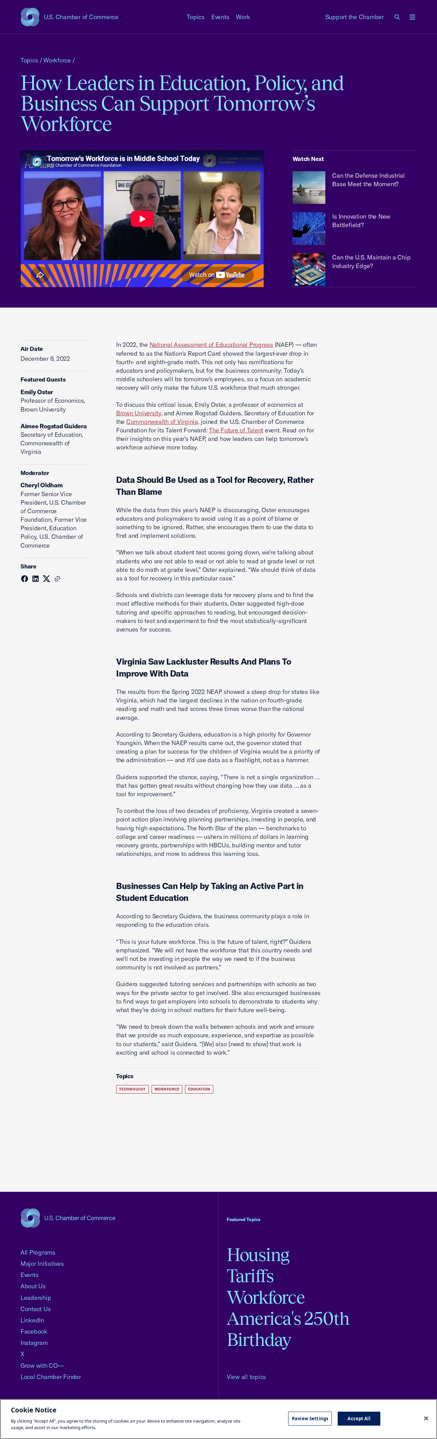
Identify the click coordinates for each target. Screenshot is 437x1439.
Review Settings (310, 1418)
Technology (132, 1089)
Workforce (57, 60)
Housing (258, 1254)
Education (199, 1089)
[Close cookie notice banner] (426, 1418)
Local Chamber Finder (50, 1377)
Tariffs (250, 1275)
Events (220, 17)
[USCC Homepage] (67, 1218)
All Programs (37, 1252)
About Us (33, 1286)
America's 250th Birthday (288, 1329)
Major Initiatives (42, 1263)
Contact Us (35, 1309)
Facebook (33, 1331)
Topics (196, 17)
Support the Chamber (354, 17)
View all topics (246, 1377)
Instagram (34, 1343)
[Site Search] (397, 17)
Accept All (359, 1418)
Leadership (35, 1298)
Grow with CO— (42, 1365)
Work (243, 17)
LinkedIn (32, 1320)
